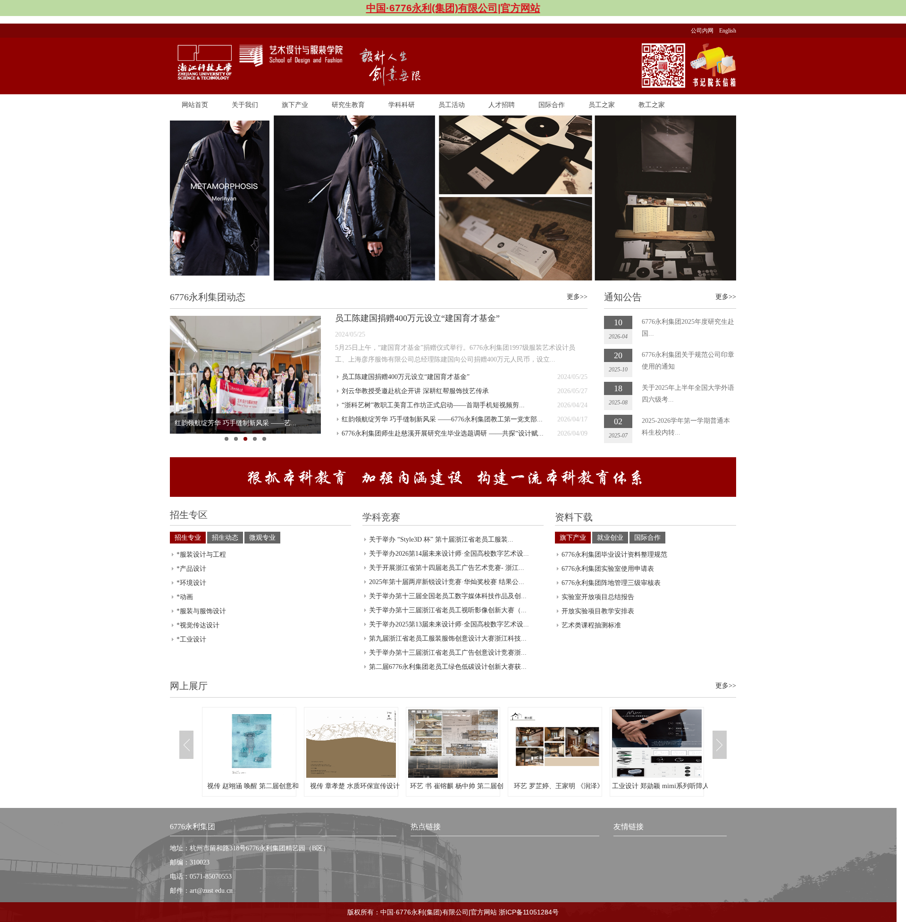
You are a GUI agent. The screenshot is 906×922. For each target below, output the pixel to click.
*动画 (184, 597)
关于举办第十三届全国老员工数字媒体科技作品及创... (448, 596)
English (727, 30)
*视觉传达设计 (197, 625)
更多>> (577, 296)
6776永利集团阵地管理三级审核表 (611, 582)
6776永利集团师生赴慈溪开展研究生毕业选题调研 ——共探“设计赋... (443, 433)
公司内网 (705, 30)
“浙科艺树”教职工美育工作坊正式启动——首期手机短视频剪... (433, 405)
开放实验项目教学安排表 (598, 611)
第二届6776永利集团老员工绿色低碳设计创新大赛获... (448, 666)
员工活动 (451, 104)
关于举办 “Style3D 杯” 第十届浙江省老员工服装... (441, 539)
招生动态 (225, 537)
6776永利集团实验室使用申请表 (608, 568)
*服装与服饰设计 (201, 611)
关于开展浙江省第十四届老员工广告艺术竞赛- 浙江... (446, 567)
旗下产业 (295, 104)
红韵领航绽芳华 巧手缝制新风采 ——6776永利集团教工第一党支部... (442, 419)
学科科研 (401, 104)
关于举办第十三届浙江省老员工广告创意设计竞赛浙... (448, 652)
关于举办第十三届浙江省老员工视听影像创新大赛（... (448, 610)
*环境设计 (191, 582)
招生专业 (188, 537)
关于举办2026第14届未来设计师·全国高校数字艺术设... (449, 553)
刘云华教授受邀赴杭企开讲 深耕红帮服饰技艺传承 (415, 391)
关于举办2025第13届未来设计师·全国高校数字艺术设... (449, 624)
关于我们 (245, 104)
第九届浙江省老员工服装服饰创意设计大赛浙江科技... (448, 638)
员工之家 (601, 104)
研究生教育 (348, 104)
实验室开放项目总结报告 (598, 597)
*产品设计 (191, 568)
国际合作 (551, 104)
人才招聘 (501, 104)
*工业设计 (191, 639)
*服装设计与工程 (201, 554)
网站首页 (195, 104)
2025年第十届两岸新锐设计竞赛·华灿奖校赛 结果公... (446, 581)
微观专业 (262, 537)
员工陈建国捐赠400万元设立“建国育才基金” (417, 318)
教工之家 (651, 104)
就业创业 (610, 537)
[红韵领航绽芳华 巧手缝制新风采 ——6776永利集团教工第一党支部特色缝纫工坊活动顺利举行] (245, 375)
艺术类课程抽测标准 (591, 625)
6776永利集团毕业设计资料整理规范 (614, 554)
